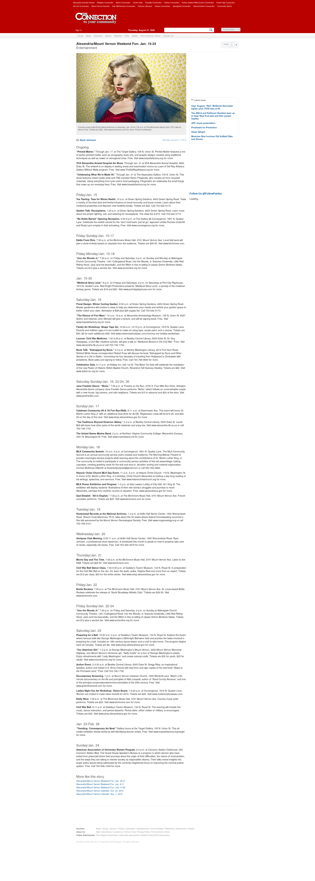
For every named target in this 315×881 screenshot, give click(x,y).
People (191, 828)
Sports (108, 35)
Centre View (138, 2)
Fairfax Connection (171, 2)
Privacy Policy (143, 831)
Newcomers (181, 828)
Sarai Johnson (88, 140)
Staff (98, 831)
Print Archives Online (150, 35)
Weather (118, 35)
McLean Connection (81, 6)
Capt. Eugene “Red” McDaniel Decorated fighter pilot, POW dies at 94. (212, 107)
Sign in (78, 30)
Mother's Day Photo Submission (155, 835)
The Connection (96, 21)
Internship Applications (129, 835)
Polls (127, 35)
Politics (121, 828)
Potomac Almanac (145, 6)
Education (130, 828)
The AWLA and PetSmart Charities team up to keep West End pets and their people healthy (213, 115)
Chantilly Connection (153, 2)
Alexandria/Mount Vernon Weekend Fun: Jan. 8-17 (100, 784)
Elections (98, 35)
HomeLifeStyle (157, 828)
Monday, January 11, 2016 (174, 139)
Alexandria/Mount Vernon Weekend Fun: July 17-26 (100, 787)
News (88, 35)
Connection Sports (224, 6)
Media (135, 35)
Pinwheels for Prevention (204, 127)
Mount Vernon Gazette (100, 6)
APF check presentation (203, 123)
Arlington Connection (105, 2)
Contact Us (168, 35)
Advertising (106, 831)
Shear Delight (198, 131)
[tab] (214, 100)
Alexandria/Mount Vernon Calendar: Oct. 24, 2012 (99, 790)
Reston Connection (162, 6)
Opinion (113, 828)
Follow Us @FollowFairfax (205, 193)
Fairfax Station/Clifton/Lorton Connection (198, 2)
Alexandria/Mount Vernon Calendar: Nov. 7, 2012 (99, 793)
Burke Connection (123, 2)
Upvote (231, 44)
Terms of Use (130, 831)
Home (80, 35)
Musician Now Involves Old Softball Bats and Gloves (212, 138)
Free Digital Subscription (107, 835)
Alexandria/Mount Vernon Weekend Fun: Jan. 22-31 (100, 780)
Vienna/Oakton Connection (204, 6)
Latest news (200, 100)
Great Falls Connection (225, 2)
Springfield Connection (182, 6)
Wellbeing (169, 828)
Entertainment (143, 828)
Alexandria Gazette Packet (83, 2)
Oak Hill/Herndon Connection (123, 6)
